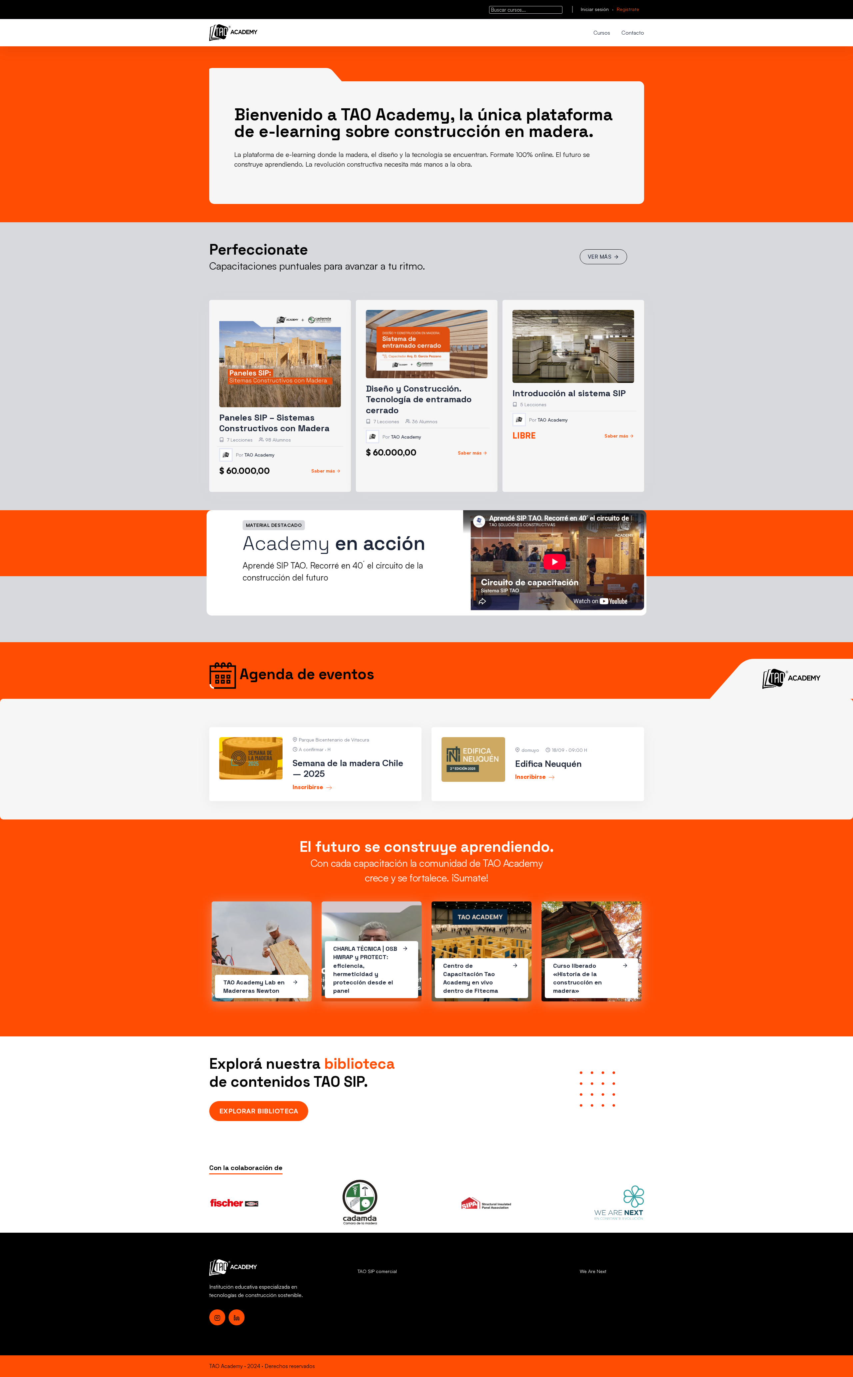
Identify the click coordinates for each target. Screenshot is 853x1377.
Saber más (323, 471)
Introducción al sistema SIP (569, 393)
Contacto (632, 32)
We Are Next (593, 1271)
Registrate (628, 9)
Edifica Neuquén (548, 763)
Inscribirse (309, 786)
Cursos (601, 32)
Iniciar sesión (595, 9)
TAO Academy (260, 455)
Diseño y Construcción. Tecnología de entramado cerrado (418, 399)
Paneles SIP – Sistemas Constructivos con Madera (274, 423)
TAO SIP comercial (377, 1271)
